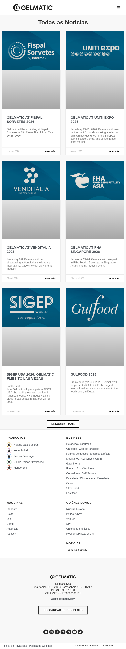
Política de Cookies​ (40, 645)
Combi (10, 523)
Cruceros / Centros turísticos (82, 448)
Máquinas (15, 502)
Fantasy (11, 533)
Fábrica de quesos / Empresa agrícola (88, 453)
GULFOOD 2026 (83, 374)
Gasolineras (73, 463)
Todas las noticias (76, 549)
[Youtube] (74, 632)
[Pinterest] (68, 632)
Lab (9, 519)
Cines (69, 483)
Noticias (73, 543)
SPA (69, 523)
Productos (16, 437)
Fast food (71, 493)
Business (73, 437)
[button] (63, 424)
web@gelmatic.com (63, 598)
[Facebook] (45, 632)
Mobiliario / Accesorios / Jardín (84, 458)
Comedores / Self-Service (81, 473)
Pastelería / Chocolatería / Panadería (87, 478)
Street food (72, 488)
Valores (70, 519)
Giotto (10, 514)
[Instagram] (51, 632)
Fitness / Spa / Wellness (80, 468)
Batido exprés (74, 514)
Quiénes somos (78, 502)
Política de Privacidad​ (14, 645)
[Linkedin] (63, 632)
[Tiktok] (80, 632)
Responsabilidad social (80, 533)
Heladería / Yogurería (78, 444)
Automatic (12, 528)
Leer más (50, 151)
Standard (12, 509)
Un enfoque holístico (78, 528)
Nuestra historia (75, 509)
